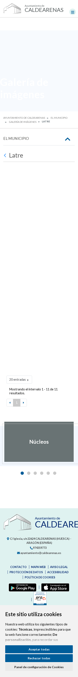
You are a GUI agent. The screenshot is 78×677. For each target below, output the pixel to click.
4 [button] (41, 473)
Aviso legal (59, 567)
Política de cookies (40, 577)
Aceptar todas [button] (39, 649)
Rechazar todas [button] (39, 658)
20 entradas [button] (17, 379)
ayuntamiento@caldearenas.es (40, 553)
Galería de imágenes (22, 121)
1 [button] (22, 473)
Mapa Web (38, 567)
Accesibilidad (58, 572)
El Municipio (59, 117)
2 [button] (28, 473)
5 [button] (48, 473)
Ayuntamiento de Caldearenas (24, 117)
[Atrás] (5, 155)
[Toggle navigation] (72, 12)
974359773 (39, 547)
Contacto (18, 567)
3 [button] (35, 473)
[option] (39, 442)
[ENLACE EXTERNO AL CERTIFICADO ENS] (39, 599)
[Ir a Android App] (22, 587)
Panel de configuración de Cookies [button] (39, 667)
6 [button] (54, 473)
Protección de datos (26, 572)
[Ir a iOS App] (54, 587)
